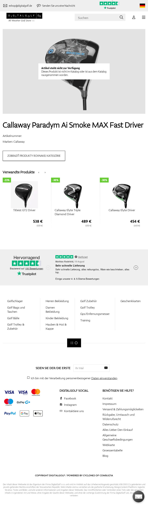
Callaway (19, 142)
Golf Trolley (87, 307)
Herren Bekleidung (57, 301)
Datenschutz (110, 424)
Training (85, 320)
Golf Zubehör (88, 301)
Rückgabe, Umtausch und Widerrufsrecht (119, 417)
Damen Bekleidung (53, 309)
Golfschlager (15, 301)
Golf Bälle (13, 318)
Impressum (109, 404)
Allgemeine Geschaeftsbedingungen (118, 437)
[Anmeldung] (134, 17)
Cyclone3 (89, 475)
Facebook (70, 398)
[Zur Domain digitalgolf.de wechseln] (142, 5)
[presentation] (38, 172)
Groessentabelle (113, 450)
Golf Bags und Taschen (16, 309)
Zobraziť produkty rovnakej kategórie (33, 155)
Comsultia (106, 475)
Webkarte (109, 445)
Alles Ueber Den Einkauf (118, 430)
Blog (105, 456)
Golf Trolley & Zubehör (15, 326)
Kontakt (108, 398)
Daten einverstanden (104, 378)
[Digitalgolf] (74, 342)
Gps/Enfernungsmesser (95, 314)
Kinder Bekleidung (57, 318)
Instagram (70, 405)
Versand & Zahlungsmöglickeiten (123, 409)
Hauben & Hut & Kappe (56, 326)
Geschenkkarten (131, 301)
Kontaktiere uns (74, 411)
